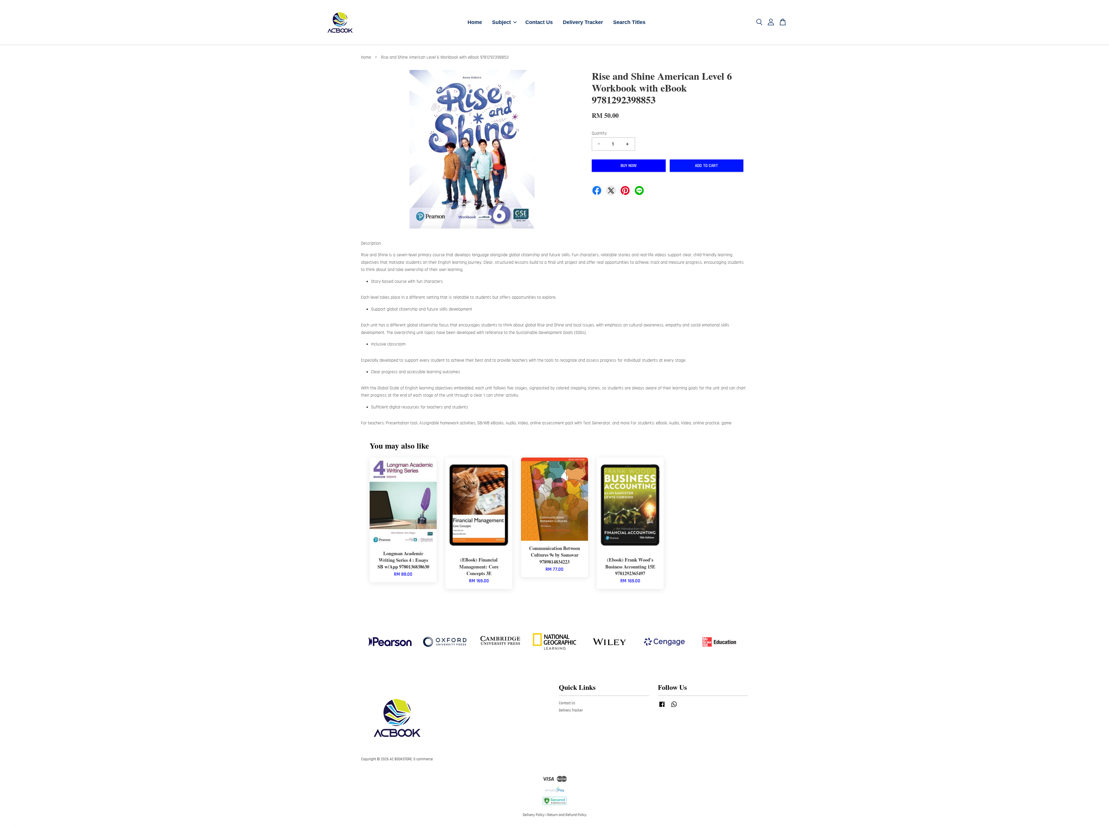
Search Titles (629, 22)
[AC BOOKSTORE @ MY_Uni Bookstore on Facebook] (662, 707)
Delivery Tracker (583, 22)
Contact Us (539, 22)
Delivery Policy (534, 815)
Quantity (599, 133)
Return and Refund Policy (567, 815)
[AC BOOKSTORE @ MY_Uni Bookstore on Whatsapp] (674, 707)
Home (475, 22)
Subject (501, 22)
